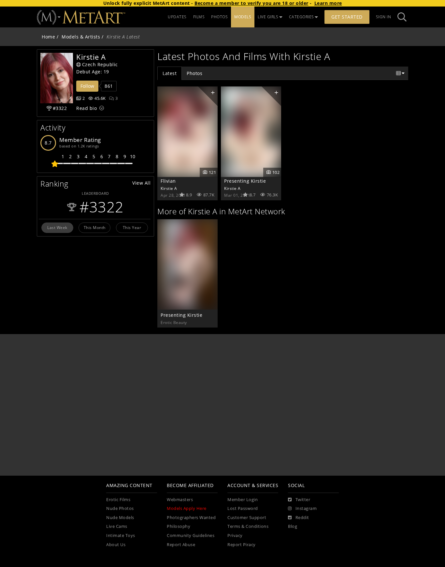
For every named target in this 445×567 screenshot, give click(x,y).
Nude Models (120, 517)
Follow (87, 86)
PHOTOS (219, 17)
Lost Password (242, 508)
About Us (115, 544)
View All (141, 183)
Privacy (235, 535)
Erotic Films (118, 499)
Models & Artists (81, 37)
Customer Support (246, 517)
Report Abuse (181, 544)
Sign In (383, 17)
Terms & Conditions (247, 526)
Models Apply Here (187, 508)
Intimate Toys (120, 535)
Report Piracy (241, 544)
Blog (292, 526)
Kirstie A (169, 188)
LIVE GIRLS (268, 17)
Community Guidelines (190, 535)
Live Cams (116, 526)
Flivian (168, 181)
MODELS (242, 17)
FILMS (199, 17)
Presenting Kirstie (245, 181)
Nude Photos (120, 508)
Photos (194, 73)
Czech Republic (100, 64)
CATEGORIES (301, 17)
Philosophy (178, 526)
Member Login (242, 499)
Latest (170, 73)
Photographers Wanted (191, 517)
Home (48, 37)
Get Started (347, 17)
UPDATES (177, 17)
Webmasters (180, 499)
